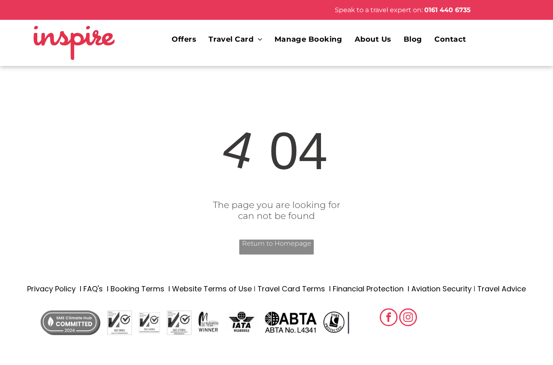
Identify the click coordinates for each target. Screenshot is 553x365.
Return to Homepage (276, 243)
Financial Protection (368, 289)
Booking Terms (137, 289)
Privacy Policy (51, 289)
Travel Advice (501, 289)
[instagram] (408, 318)
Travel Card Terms (291, 289)
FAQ (90, 289)
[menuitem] (184, 39)
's (100, 289)
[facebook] (389, 318)
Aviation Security (441, 289)
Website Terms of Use (212, 289)
